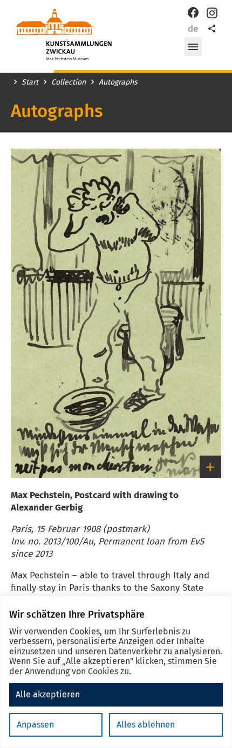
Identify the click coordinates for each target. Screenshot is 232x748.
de (193, 28)
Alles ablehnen (146, 724)
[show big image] (116, 313)
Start (30, 82)
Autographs (118, 82)
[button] (193, 47)
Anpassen (35, 724)
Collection (68, 82)
